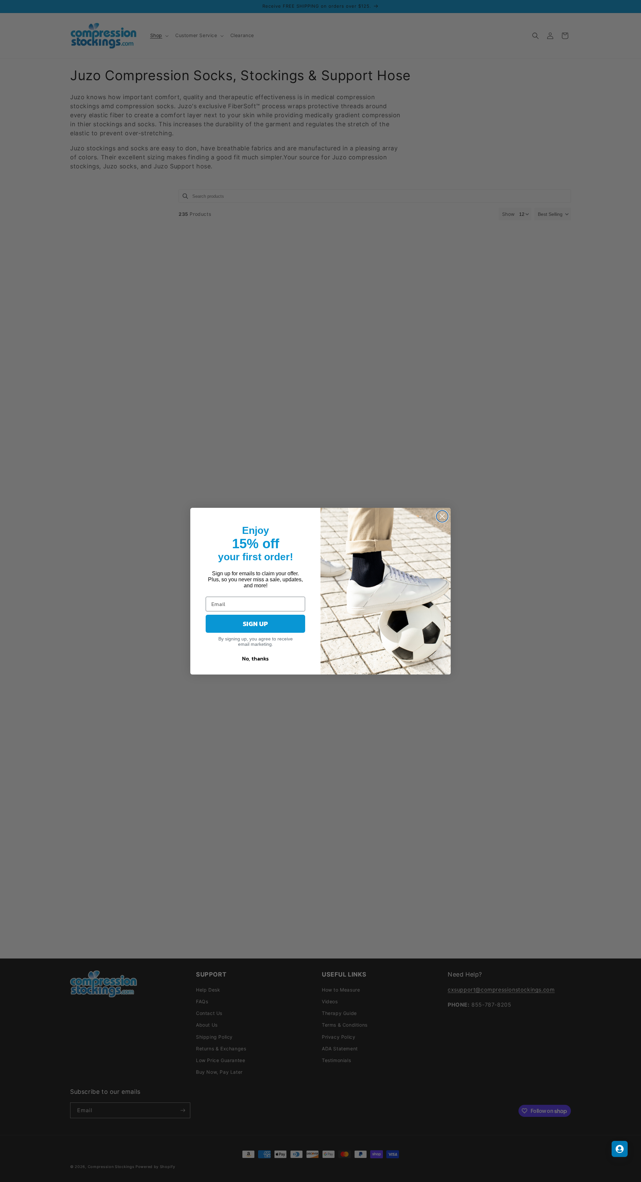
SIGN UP (255, 624)
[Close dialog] (442, 516)
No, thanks (255, 658)
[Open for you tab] (620, 1149)
